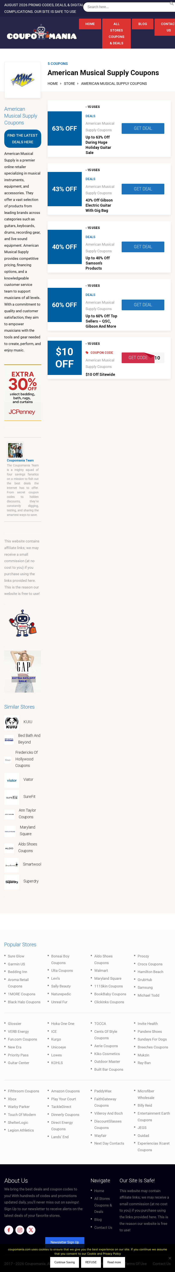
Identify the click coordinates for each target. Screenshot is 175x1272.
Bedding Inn (17, 972)
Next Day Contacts (109, 1143)
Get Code (138, 357)
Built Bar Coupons (108, 1069)
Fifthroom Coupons (23, 1091)
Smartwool (32, 864)
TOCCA (100, 1023)
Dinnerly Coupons (65, 1114)
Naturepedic (61, 994)
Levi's (55, 978)
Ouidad (143, 1135)
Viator (28, 779)
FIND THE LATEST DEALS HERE (22, 138)
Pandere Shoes (150, 1031)
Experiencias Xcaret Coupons (154, 1146)
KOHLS (57, 1063)
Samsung (145, 987)
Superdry (31, 881)
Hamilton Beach (150, 972)
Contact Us (103, 1227)
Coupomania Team (20, 460)
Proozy (143, 956)
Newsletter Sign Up (65, 1242)
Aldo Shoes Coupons (27, 847)
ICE (54, 1031)
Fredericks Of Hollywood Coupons (26, 759)
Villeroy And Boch (108, 1113)
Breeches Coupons (153, 1047)
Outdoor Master (107, 1061)
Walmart (101, 970)
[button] (172, 4)
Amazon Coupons (65, 1091)
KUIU (27, 722)
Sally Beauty (61, 986)
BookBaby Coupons (110, 994)
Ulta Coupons (62, 970)
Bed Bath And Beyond (29, 738)
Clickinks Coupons (109, 1002)
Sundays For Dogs (152, 1039)
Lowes (56, 1055)
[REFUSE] (170, 1258)
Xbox (12, 1099)
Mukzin (143, 1055)
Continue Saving (64, 1262)
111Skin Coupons (108, 986)
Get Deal (143, 128)
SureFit (29, 796)
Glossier (14, 1023)
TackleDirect (61, 1107)
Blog (142, 24)
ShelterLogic (18, 1122)
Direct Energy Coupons (62, 1125)
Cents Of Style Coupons (105, 1034)
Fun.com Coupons (22, 1039)
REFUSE (91, 1262)
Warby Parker (19, 1107)
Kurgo (56, 1039)
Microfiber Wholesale (146, 1094)
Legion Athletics (21, 1130)
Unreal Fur (59, 1002)
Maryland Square (27, 830)
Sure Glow (16, 956)
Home (90, 24)
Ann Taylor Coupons (27, 813)
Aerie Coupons (106, 1046)
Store (69, 83)
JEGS (142, 1128)
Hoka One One (62, 1023)
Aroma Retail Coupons (18, 983)
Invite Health (148, 1023)
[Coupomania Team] (15, 450)
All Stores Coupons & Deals (116, 33)
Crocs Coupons (150, 964)
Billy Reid (145, 1105)
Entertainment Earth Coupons (154, 1116)
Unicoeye (58, 1047)
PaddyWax (102, 1091)
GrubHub (145, 980)
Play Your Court (63, 1099)
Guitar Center (18, 1063)
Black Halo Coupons (24, 1002)
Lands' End (60, 1137)
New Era (14, 1047)
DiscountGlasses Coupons (108, 1124)
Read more (114, 1262)
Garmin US (16, 964)
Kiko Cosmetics (107, 1054)
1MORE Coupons (21, 994)
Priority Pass (18, 1055)
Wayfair (100, 1135)
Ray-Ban (144, 1063)
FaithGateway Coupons (105, 1102)
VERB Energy (18, 1031)
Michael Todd (148, 995)
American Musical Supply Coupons (20, 116)
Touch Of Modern (22, 1114)
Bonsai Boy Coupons (60, 959)
